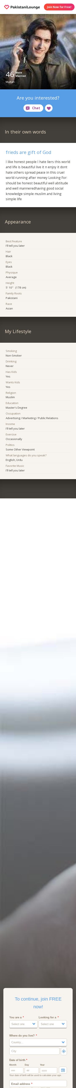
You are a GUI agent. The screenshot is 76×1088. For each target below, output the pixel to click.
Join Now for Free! (59, 7)
